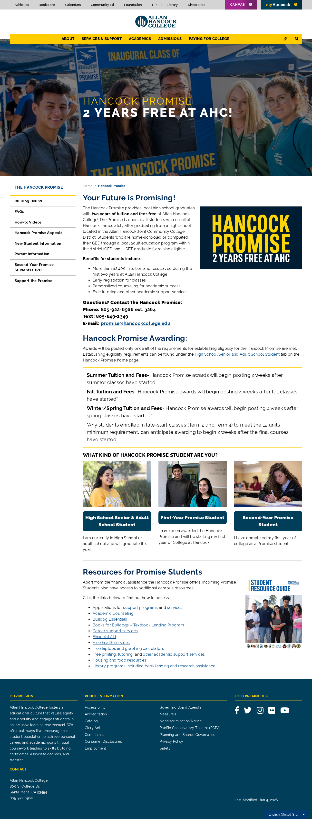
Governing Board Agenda (180, 707)
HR (154, 4)
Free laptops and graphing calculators (128, 648)
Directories (196, 4)
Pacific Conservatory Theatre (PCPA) (190, 728)
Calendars (73, 4)
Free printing (104, 654)
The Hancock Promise (39, 187)
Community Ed (102, 4)
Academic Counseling (113, 613)
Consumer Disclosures (103, 741)
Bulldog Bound (28, 201)
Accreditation (96, 714)
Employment (95, 748)
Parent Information (32, 254)
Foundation (133, 4)
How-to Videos (28, 222)
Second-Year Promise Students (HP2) (34, 268)
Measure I (168, 714)
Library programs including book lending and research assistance (154, 666)
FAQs (19, 211)
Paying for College (209, 39)
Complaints (94, 735)
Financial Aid (104, 636)
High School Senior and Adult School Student (237, 354)
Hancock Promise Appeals (38, 233)
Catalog (91, 721)
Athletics (22, 4)
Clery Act (92, 728)
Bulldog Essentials (110, 619)
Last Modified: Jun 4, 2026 (256, 800)
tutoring (125, 654)
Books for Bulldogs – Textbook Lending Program (138, 625)
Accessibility (95, 707)
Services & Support (102, 39)
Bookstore (47, 4)
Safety (165, 748)
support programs (140, 607)
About (68, 39)
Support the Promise (33, 281)
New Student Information (38, 243)
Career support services (115, 631)
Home (87, 186)
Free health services (111, 642)
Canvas (237, 4)
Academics (140, 39)
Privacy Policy (171, 741)
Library (172, 4)
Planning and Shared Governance (187, 735)
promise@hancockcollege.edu (135, 323)
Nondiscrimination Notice (181, 721)
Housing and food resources (119, 660)
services (175, 607)
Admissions (170, 39)
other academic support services (174, 654)
